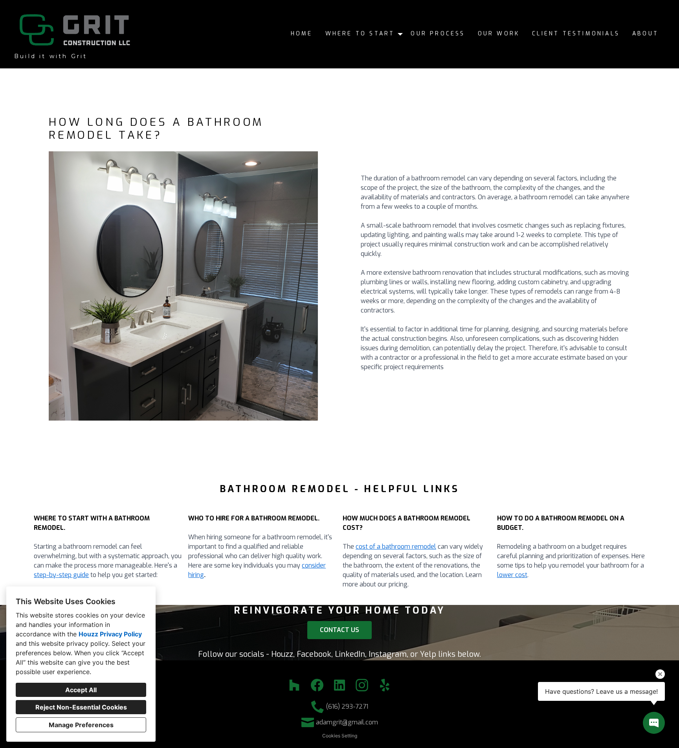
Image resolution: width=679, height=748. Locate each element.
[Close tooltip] (660, 674)
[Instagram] (362, 685)
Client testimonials (576, 33)
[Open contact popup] (654, 723)
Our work (499, 33)
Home (302, 33)
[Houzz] (294, 685)
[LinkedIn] (339, 685)
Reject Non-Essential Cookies (81, 707)
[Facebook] (317, 685)
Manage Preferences (81, 725)
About (645, 33)
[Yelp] (384, 685)
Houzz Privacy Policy (110, 634)
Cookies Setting (339, 736)
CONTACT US (339, 630)
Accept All (81, 690)
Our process (438, 33)
